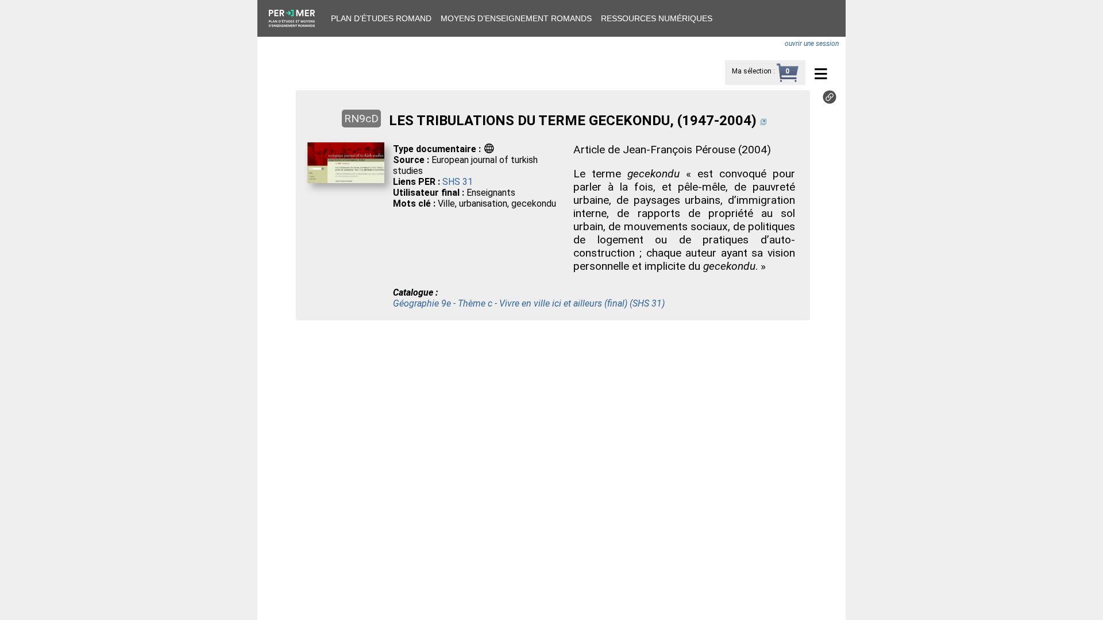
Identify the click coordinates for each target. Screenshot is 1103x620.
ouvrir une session (812, 44)
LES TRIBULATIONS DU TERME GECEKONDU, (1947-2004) (573, 121)
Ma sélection (752, 71)
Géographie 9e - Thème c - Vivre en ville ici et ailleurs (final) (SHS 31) (529, 303)
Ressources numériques (656, 18)
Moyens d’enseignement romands (516, 18)
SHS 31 (457, 181)
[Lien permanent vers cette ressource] (829, 100)
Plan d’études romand (381, 18)
